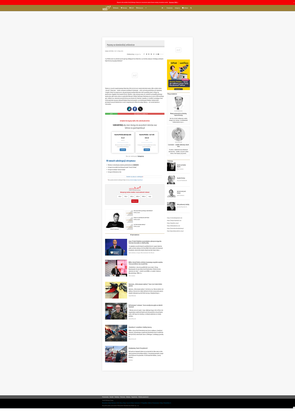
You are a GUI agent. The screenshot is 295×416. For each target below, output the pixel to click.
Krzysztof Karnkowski (182, 180)
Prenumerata (169, 8)
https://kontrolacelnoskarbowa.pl (175, 228)
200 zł (137, 196)
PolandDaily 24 (167, 403)
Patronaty (122, 397)
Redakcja (131, 360)
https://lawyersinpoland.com (174, 220)
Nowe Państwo (112, 403)
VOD (118, 403)
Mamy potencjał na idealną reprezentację (178, 114)
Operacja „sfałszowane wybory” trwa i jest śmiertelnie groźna (145, 285)
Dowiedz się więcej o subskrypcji (134, 176)
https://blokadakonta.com (173, 226)
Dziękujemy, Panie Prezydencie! (138, 348)
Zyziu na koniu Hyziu (181, 166)
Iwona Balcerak (178, 142)
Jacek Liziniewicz (132, 253)
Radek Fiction (181, 178)
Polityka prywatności (143, 397)
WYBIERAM (123, 149)
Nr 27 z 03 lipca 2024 (119, 51)
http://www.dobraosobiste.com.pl (175, 231)
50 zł (126, 196)
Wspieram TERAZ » (173, 2)
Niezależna (105, 403)
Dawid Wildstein (132, 296)
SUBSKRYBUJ (118, 125)
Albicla (149, 403)
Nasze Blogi (123, 403)
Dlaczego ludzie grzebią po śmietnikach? (143, 210)
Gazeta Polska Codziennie (133, 403)
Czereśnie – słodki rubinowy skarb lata (178, 145)
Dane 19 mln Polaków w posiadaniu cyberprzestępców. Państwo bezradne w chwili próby (145, 242)
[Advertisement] (147, 24)
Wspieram (135, 201)
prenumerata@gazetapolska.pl (136, 180)
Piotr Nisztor (151, 253)
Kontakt (112, 397)
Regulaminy (134, 397)
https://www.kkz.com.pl (172, 223)
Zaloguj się (177, 8)
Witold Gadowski (114, 229)
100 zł (131, 196)
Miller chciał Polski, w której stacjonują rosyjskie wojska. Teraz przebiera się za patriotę (146, 263)
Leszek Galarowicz (178, 111)
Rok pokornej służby (183, 204)
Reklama (128, 397)
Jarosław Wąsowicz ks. (182, 207)
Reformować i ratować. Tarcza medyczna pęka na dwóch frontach (145, 306)
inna (150, 196)
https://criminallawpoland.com (174, 218)
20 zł (120, 196)
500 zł (143, 196)
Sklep (161, 403)
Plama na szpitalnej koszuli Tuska (141, 217)
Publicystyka (137, 212)
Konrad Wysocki (132, 318)
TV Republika (144, 403)
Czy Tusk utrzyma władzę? (139, 224)
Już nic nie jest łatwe (181, 192)
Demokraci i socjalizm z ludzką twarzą (140, 327)
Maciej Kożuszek (132, 339)
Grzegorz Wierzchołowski (142, 253)
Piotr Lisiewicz (132, 276)
